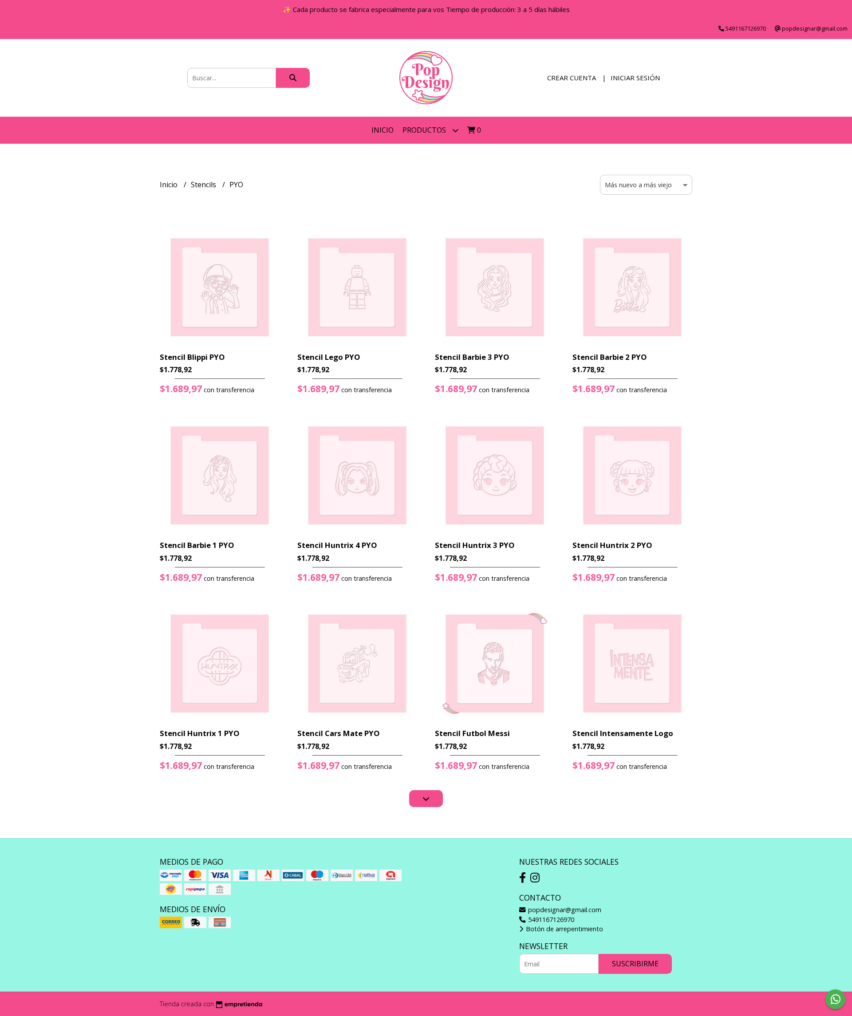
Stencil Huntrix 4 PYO (337, 545)
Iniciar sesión (635, 77)
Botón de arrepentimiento (563, 929)
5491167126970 (550, 919)
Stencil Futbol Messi (472, 733)
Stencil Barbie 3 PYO (472, 357)
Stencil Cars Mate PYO (338, 733)
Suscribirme (635, 964)
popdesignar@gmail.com (563, 910)
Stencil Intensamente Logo (622, 733)
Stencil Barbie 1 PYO (197, 545)
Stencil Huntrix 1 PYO (200, 733)
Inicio (382, 130)
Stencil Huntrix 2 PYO (612, 545)
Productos (425, 130)
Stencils (204, 184)
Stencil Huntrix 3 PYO (475, 545)
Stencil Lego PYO (328, 357)
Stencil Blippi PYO (192, 357)
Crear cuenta (571, 77)
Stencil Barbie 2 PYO (609, 357)
